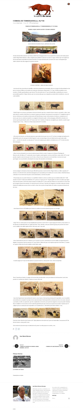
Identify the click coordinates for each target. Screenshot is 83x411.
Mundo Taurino (19, 23)
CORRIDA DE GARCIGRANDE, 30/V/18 (54, 346)
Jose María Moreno (35, 23)
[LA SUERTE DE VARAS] (41, 10)
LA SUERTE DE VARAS (18, 369)
